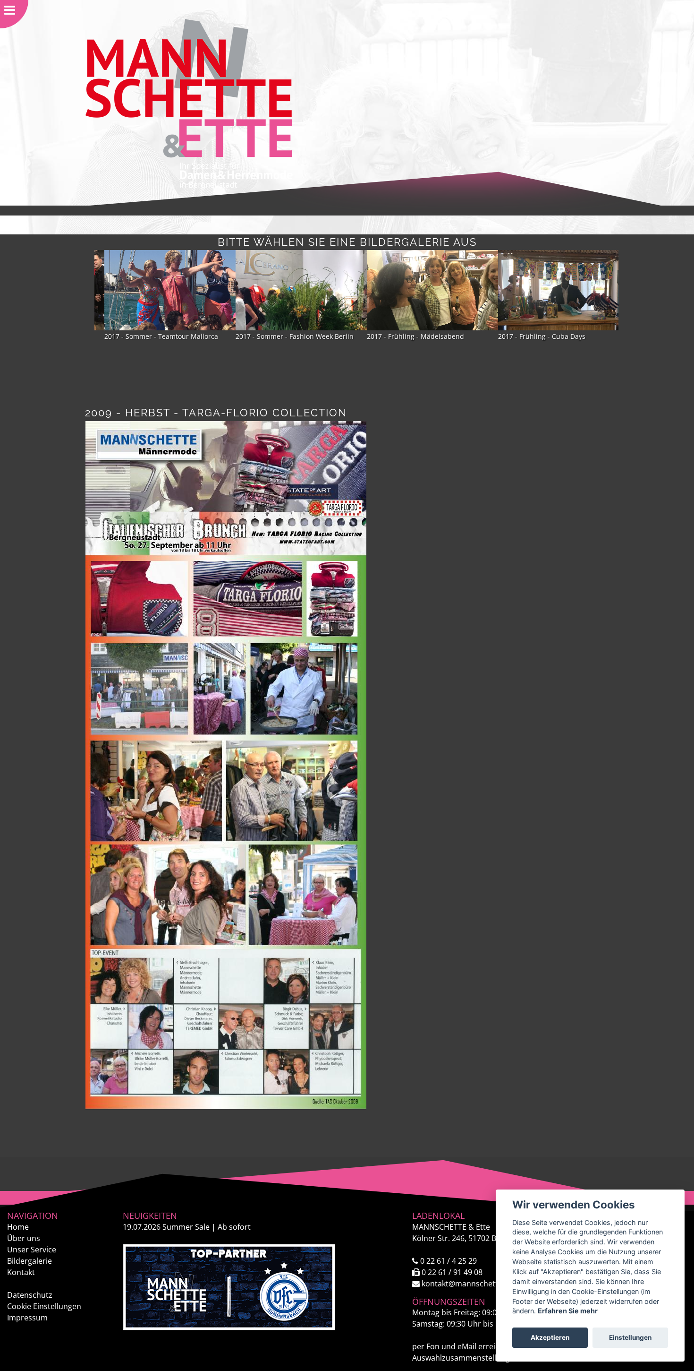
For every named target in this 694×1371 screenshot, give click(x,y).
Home (18, 1227)
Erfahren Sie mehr (568, 1311)
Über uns (23, 1238)
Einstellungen (630, 1337)
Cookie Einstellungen (44, 1306)
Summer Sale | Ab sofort (187, 1227)
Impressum (27, 1317)
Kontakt (21, 1272)
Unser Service (31, 1249)
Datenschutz (29, 1295)
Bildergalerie (29, 1261)
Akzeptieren (550, 1337)
